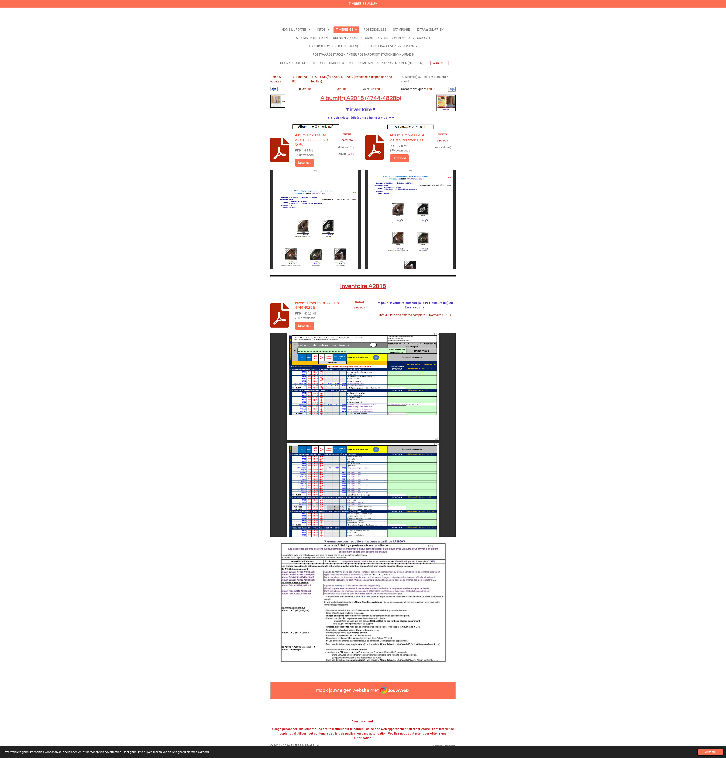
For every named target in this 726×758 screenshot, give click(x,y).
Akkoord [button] (710, 752)
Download (304, 163)
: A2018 (305, 89)
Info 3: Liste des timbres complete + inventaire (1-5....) (415, 315)
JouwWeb (450, 745)
